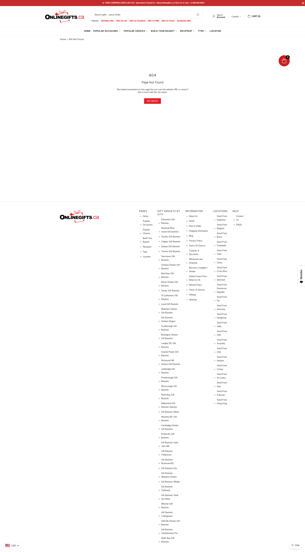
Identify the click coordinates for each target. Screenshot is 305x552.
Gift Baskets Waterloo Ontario (169, 475)
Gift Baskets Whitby (170, 482)
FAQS (192, 221)
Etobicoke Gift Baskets (167, 436)
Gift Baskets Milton (170, 412)
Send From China (222, 261)
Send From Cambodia (222, 244)
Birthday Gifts (107, 21)
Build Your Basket (147, 240)
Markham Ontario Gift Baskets (169, 311)
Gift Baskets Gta (169, 468)
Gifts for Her (121, 21)
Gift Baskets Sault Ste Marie (169, 497)
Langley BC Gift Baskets (168, 345)
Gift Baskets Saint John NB (169, 444)
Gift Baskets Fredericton (167, 453)
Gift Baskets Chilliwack (167, 488)
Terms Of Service (197, 245)
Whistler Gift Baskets (167, 506)
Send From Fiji (222, 299)
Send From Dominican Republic (222, 288)
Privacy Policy (195, 241)
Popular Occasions (148, 223)
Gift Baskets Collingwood (167, 514)
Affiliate (192, 295)
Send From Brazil (222, 235)
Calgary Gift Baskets (170, 241)
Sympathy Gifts (184, 21)
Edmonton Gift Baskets (168, 221)
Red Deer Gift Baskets (167, 275)
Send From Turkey (222, 367)
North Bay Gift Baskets (167, 397)
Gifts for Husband (137, 21)
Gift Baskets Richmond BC (167, 461)
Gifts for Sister (168, 21)
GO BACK (152, 100)
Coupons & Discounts (194, 252)
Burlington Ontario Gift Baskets (169, 337)
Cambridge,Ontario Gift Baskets (169, 427)
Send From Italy (222, 384)
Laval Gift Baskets (169, 304)
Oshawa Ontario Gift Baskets (170, 267)
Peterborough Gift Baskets (169, 379)
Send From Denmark (222, 278)
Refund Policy (195, 285)
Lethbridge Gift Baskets (168, 371)
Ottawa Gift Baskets (170, 246)
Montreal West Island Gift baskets (170, 230)
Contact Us (239, 218)
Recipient (147, 247)
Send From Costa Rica (222, 269)
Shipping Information (198, 231)
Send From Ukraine (222, 359)
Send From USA (222, 350)
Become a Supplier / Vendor (198, 270)
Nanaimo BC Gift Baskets (169, 419)
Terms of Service (197, 290)
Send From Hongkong (222, 316)
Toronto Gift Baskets (170, 236)
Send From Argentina (222, 218)
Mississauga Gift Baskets (169, 388)
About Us (193, 216)
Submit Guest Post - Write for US (198, 278)
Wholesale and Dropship (196, 261)
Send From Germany (222, 307)
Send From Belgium (222, 227)
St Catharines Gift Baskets (169, 297)
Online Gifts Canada (65, 16)
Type (145, 252)
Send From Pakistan (222, 393)
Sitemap (193, 299)
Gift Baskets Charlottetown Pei (169, 531)
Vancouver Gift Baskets (168, 258)
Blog (191, 236)
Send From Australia (222, 342)
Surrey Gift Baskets (170, 290)
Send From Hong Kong (222, 402)
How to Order (195, 226)
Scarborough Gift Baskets (169, 328)
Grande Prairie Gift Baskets (169, 354)
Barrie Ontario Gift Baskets (169, 284)
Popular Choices (146, 231)
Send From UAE (222, 333)
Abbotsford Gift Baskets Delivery (169, 405)
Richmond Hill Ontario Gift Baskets (170, 362)
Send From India (222, 324)
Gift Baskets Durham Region (168, 319)
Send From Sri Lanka (222, 376)
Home (63, 39)
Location (147, 256)
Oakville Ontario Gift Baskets (170, 523)
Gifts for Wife (153, 21)
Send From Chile (222, 252)
